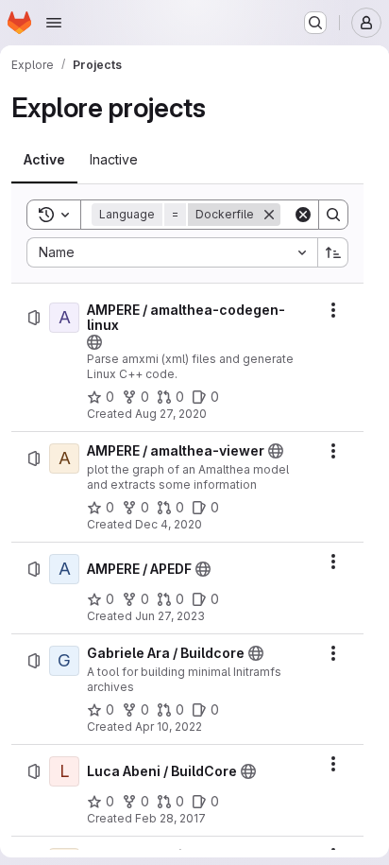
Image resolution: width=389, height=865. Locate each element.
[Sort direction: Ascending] (333, 252)
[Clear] (303, 214)
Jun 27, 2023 (170, 616)
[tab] (44, 159)
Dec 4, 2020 (168, 524)
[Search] (333, 214)
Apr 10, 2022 (168, 726)
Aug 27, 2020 (171, 414)
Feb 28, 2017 (170, 818)
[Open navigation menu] (54, 23)
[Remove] (269, 214)
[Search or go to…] (315, 22)
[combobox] (171, 252)
